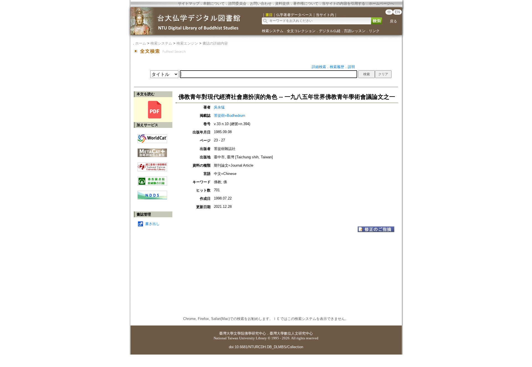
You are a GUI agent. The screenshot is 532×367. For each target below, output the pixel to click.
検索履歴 (337, 67)
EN (397, 12)
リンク (374, 31)
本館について (214, 3)
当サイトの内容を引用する (343, 3)
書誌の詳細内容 (215, 43)
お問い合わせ (261, 3)
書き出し (152, 224)
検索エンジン (187, 43)
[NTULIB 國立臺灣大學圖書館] (152, 164)
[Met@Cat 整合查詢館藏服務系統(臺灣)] (152, 150)
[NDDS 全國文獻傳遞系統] (152, 198)
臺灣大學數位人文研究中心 (291, 333)
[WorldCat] (152, 137)
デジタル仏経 (330, 31)
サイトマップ (189, 3)
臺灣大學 (226, 333)
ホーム (140, 43)
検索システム (272, 31)
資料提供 (282, 3)
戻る (393, 21)
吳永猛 (219, 107)
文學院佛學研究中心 (250, 333)
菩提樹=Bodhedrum (229, 115)
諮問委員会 (237, 3)
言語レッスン (354, 31)
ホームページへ (381, 3)
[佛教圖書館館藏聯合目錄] (152, 178)
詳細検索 (319, 67)
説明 (351, 67)
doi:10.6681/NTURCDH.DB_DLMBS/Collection (266, 347)
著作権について (305, 3)
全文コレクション (301, 31)
